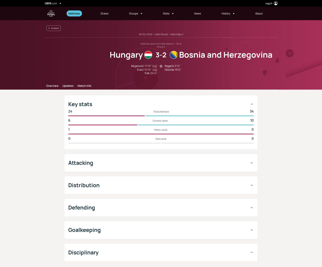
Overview (52, 85)
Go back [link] (55, 28)
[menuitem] (80, 13)
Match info (84, 85)
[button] (135, 13)
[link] (74, 13)
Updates (68, 85)
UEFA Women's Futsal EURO (51, 13)
